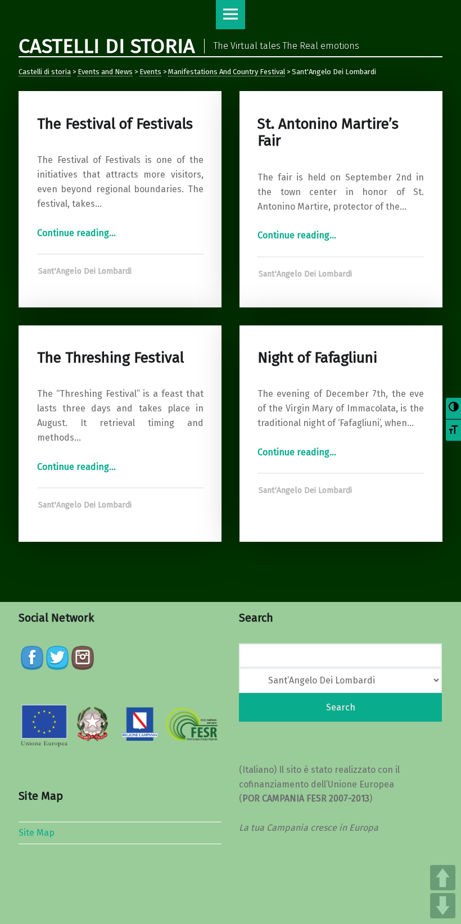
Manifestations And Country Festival (226, 71)
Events (150, 71)
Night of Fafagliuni (317, 357)
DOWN (442, 905)
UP (442, 877)
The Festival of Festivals (115, 124)
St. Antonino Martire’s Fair (328, 132)
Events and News (105, 71)
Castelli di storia (45, 71)
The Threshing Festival (110, 357)
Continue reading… (76, 233)
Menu (230, 14)
